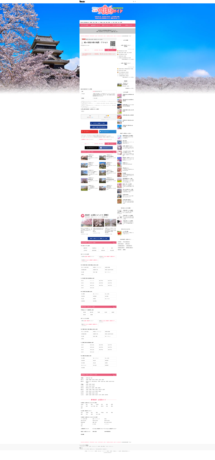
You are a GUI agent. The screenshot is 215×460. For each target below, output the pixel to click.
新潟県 (93, 384)
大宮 (103, 248)
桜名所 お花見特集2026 (85, 22)
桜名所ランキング (96, 25)
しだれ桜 (107, 293)
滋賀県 (103, 389)
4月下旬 (110, 285)
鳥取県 (96, 391)
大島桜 (107, 296)
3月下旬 (110, 282)
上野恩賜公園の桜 (121, 245)
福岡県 (87, 394)
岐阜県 (93, 387)
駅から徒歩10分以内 (109, 269)
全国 (81, 412)
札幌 (89, 377)
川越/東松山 (94, 248)
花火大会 (99, 446)
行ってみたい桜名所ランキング (98, 428)
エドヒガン (108, 298)
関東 (96, 22)
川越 (104, 381)
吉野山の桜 (127, 243)
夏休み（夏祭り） (103, 446)
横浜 (96, 381)
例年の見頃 (98, 50)
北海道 (91, 22)
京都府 (90, 389)
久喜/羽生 (85, 250)
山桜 (83, 298)
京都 (111, 22)
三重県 (96, 387)
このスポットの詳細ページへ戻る (99, 123)
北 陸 (82, 386)
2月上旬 (92, 344)
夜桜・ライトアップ (97, 267)
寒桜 (95, 298)
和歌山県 (100, 389)
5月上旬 (92, 287)
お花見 (90, 446)
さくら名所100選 (117, 25)
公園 (83, 272)
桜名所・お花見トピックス (85, 431)
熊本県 (96, 394)
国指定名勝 (84, 269)
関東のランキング (87, 320)
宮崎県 (103, 394)
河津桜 (95, 301)
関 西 (82, 389)
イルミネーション (111, 446)
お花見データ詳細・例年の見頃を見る (98, 127)
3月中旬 (101, 282)
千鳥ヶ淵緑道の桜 (126, 241)
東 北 (82, 379)
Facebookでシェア (106, 147)
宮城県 (87, 379)
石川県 (87, 386)
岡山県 (90, 391)
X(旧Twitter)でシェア (92, 147)
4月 (83, 285)
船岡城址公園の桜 (129, 247)
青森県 (90, 379)
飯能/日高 (85, 248)
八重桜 (83, 293)
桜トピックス (129, 25)
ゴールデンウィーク (94, 446)
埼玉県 (83, 45)
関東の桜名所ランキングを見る (128, 77)
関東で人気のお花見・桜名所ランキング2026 (94, 39)
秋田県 (96, 379)
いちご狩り (86, 446)
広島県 (87, 391)
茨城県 (91, 314)
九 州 (82, 394)
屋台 (83, 111)
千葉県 (98, 312)
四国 (116, 22)
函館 (91, 377)
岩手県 (93, 379)
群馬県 (113, 312)
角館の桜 (119, 249)
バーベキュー (108, 272)
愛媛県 (90, 393)
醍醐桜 (124, 249)
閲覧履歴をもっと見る (130, 88)
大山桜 (95, 365)
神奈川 (102, 406)
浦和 (112, 248)
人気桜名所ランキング (85, 428)
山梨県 (87, 384)
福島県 (103, 379)
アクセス (110, 50)
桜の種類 (82, 434)
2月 (83, 280)
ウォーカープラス (82, 446)
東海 (106, 22)
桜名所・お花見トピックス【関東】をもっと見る (98, 238)
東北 (94, 22)
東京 (98, 22)
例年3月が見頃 (95, 420)
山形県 (99, 379)
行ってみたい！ (91, 131)
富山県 (90, 386)
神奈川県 (91, 312)
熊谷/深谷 (103, 250)
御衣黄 (83, 301)
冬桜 (95, 360)
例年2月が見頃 (83, 420)
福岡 (81, 407)
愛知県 (87, 387)
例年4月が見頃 (107, 420)
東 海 (82, 387)
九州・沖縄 (120, 22)
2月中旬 (101, 280)
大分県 (99, 394)
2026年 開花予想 (107, 431)
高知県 (96, 393)
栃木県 (84, 314)
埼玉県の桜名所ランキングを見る (128, 59)
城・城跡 (95, 272)
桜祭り (105, 418)
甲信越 (101, 22)
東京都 (84, 312)
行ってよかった (107, 25)
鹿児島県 (106, 394)
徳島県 (93, 393)
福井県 (93, 386)
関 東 (82, 381)
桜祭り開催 (108, 267)
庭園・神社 (96, 269)
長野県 (90, 384)
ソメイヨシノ (96, 293)
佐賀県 (90, 394)
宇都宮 (113, 381)
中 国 (82, 391)
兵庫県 (93, 389)
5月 (83, 287)
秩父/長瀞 (112, 250)
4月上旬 (92, 285)
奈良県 (96, 389)
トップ (87, 50)
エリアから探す (85, 25)
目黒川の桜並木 (120, 243)
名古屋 (90, 387)
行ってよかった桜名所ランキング (110, 428)
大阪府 (87, 389)
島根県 (99, 391)
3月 (83, 282)
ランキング (87, 139)
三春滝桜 (119, 241)
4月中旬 (101, 285)
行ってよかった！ (109, 131)
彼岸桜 (83, 296)
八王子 (90, 381)
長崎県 (93, 394)
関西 (109, 22)
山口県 (93, 391)
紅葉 (107, 446)
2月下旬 (110, 280)
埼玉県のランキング (88, 256)
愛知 (112, 406)
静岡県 (99, 387)
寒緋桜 (95, 296)
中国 (113, 22)
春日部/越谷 (94, 250)
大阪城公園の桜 (129, 245)
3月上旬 (92, 282)
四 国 (82, 393)
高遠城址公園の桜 (121, 247)
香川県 (87, 393)
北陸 (104, 22)
